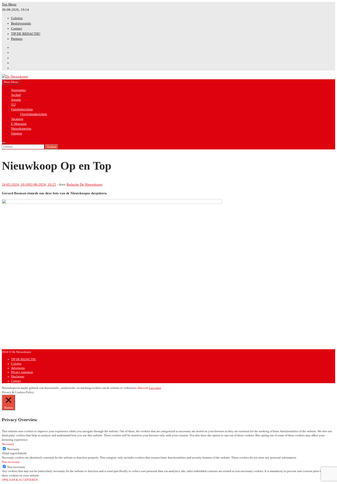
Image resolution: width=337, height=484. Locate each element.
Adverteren (18, 368)
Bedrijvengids (21, 23)
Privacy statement (22, 372)
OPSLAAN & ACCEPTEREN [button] (20, 479)
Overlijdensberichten (33, 114)
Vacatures (17, 119)
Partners (16, 39)
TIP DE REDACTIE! (25, 34)
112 (13, 104)
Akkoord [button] (142, 388)
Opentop (16, 133)
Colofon (17, 18)
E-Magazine (19, 124)
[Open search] (4, 142)
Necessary (13, 449)
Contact (16, 28)
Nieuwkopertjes (21, 128)
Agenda (16, 100)
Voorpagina (18, 90)
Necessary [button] (8, 444)
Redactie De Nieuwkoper (84, 184)
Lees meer (155, 388)
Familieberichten (22, 109)
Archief (16, 95)
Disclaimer (17, 376)
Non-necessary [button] (11, 462)
